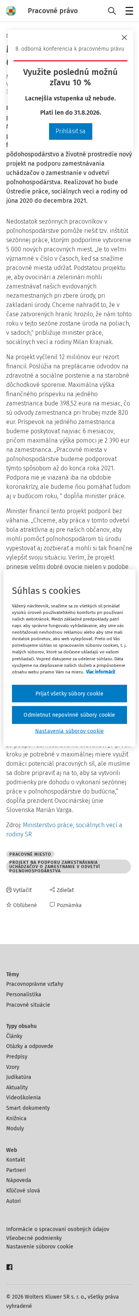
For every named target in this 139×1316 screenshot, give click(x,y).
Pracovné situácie (28, 1005)
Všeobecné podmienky (34, 1238)
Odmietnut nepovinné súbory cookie (69, 715)
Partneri (16, 1170)
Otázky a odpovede (29, 1046)
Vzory (12, 1067)
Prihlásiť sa (71, 131)
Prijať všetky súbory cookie (69, 693)
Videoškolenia (23, 1097)
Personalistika (23, 994)
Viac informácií (100, 671)
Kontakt (15, 1160)
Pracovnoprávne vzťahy (34, 984)
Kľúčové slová (23, 1190)
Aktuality (17, 1087)
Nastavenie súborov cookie (39, 1246)
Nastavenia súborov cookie (69, 731)
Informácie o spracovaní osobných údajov (57, 1229)
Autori (13, 1201)
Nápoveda (18, 1180)
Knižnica (16, 1118)
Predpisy (16, 1056)
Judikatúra (18, 1077)
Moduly (15, 1128)
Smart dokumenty (28, 1108)
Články (14, 1036)
